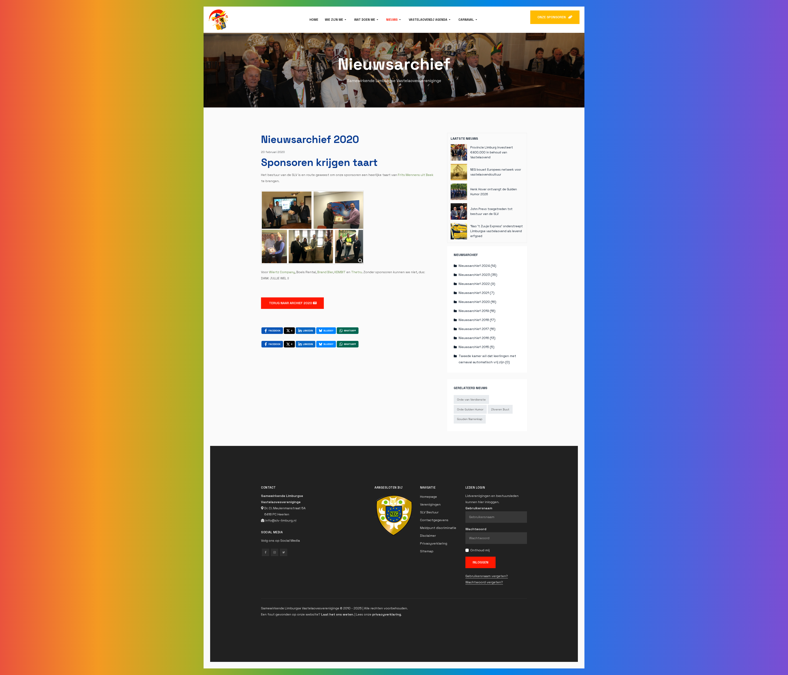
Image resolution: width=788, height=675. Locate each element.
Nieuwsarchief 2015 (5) (476, 347)
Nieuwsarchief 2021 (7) (476, 293)
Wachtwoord (475, 529)
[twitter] (283, 552)
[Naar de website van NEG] (394, 515)
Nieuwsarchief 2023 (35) (478, 275)
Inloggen (480, 562)
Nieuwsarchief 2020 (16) (477, 302)
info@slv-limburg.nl (280, 520)
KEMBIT (340, 272)
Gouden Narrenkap (469, 419)
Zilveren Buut (500, 409)
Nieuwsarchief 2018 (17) (477, 320)
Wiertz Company (282, 272)
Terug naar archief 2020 (290, 303)
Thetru (356, 272)
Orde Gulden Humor (470, 409)
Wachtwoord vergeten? (484, 582)
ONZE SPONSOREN (552, 17)
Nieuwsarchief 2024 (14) (477, 266)
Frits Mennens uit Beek (415, 175)
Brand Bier (325, 272)
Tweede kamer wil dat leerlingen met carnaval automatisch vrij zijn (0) (487, 359)
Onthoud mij (480, 550)
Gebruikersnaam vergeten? (486, 576)
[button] (336, 20)
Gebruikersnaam (478, 508)
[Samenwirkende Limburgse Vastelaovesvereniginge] (218, 19)
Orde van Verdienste (471, 399)
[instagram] (274, 552)
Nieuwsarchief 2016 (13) (477, 338)
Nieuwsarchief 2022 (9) (477, 284)
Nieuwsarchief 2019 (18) (477, 311)
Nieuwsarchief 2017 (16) (477, 329)
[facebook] (265, 552)
